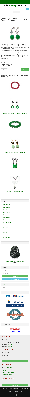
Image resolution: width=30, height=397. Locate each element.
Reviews (5, 69)
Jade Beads (5, 220)
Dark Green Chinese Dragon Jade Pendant (15, 261)
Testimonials (9, 346)
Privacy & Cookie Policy (8, 372)
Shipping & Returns (7, 367)
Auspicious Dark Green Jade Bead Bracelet (15, 133)
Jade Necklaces (6, 207)
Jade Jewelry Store (14, 388)
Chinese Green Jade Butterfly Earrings (18, 195)
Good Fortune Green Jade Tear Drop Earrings (15, 172)
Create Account (5, 382)
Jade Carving (6, 232)
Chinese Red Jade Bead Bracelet (15, 94)
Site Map (5, 376)
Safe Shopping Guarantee (9, 370)
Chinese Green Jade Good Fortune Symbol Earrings (15, 113)
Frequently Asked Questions (9, 369)
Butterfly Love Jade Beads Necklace (15, 191)
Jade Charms (6, 225)
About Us (10, 344)
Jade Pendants (6, 204)
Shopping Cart (5, 284)
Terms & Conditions (7, 374)
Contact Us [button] (15, 361)
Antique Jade (6, 230)
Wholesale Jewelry (7, 235)
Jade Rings (5, 209)
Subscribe (15, 276)
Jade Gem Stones (7, 222)
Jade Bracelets (6, 212)
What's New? (5, 243)
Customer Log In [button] (15, 385)
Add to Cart (25, 69)
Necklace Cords (6, 237)
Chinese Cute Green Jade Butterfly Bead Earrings (15, 152)
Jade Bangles (6, 214)
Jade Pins (5, 227)
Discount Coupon (15, 279)
